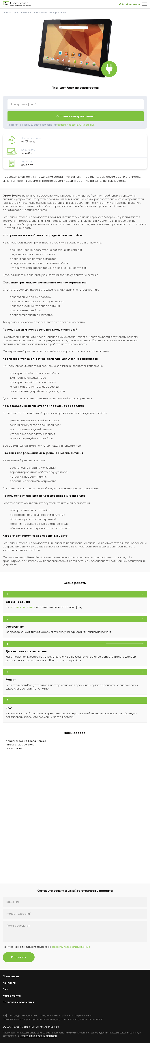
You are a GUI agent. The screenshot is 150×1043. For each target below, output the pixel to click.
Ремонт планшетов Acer (34, 12)
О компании (11, 976)
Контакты (9, 983)
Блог (6, 989)
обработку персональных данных (75, 124)
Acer (16, 12)
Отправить (18, 957)
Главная (7, 12)
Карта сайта (12, 995)
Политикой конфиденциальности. (38, 1035)
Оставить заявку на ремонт (75, 116)
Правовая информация (18, 1002)
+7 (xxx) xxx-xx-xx (129, 4)
